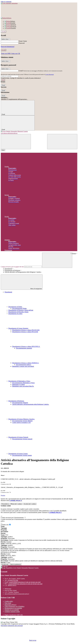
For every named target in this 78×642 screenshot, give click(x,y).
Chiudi (3, 85)
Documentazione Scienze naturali (22, 439)
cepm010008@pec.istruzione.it (25, 584)
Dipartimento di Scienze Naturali (18, 437)
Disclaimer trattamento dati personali (12, 625)
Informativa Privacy (10, 605)
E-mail (21, 71)
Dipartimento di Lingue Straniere (18, 328)
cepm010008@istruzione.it (25, 582)
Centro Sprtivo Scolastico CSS (21, 422)
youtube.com (5, 524)
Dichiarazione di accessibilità (13, 608)
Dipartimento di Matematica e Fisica (19, 381)
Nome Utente (23, 41)
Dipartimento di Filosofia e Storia (18, 312)
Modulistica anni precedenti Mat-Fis (23, 386)
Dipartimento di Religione (12, 270)
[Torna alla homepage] (39, 131)
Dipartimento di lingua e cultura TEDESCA (25, 363)
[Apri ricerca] (62, 141)
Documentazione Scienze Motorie (22, 421)
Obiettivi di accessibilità (12, 610)
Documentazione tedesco (23, 364)
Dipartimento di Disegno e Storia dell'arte (20, 310)
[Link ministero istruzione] (9, 3)
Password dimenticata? (7, 46)
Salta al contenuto (6, 1)
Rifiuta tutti (16, 504)
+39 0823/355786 (12, 580)
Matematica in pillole (18, 384)
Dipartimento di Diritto (15, 307)
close (3, 150)
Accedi (3, 31)
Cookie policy (9, 601)
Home (74, 253)
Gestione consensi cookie (12, 611)
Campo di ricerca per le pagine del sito (12, 267)
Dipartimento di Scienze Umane (18, 453)
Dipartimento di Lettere (15, 313)
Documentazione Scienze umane (22, 455)
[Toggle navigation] (16, 141)
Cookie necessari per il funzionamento (12, 517)
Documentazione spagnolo (24, 348)
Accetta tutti (30, 504)
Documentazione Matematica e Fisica (23, 383)
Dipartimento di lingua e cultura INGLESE (25, 332)
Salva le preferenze (15, 564)
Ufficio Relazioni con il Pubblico (14, 606)
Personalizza (5, 504)
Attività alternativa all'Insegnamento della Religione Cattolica (30, 404)
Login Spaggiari (49, 74)
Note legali (8, 603)
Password (22, 43)
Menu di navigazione (36, 288)
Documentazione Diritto (19, 308)
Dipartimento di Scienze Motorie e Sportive (21, 419)
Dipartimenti (8, 268)
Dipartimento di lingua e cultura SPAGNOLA (26, 346)
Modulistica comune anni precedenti (23, 366)
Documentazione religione (20, 402)
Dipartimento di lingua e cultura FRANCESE (26, 330)
